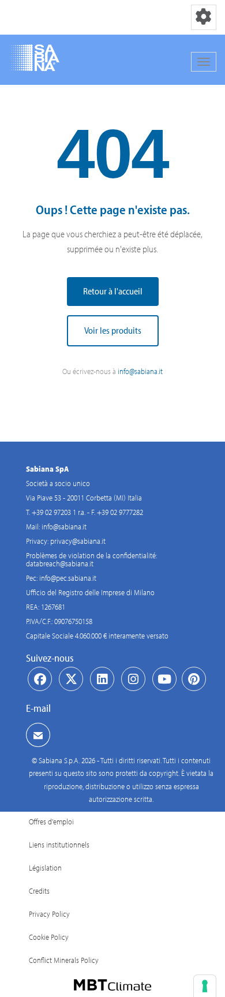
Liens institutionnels (59, 844)
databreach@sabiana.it (59, 563)
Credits (39, 891)
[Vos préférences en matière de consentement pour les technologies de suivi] (205, 986)
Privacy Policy (49, 914)
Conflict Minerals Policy (64, 960)
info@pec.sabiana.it (67, 578)
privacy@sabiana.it (78, 541)
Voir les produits (112, 330)
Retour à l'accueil (112, 291)
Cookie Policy (49, 937)
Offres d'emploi (51, 821)
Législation (45, 867)
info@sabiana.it (140, 371)
